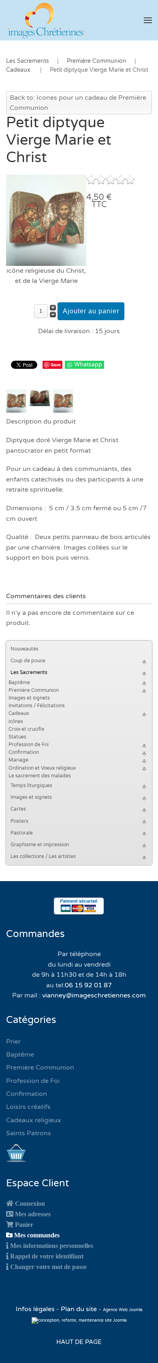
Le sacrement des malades (40, 776)
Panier (24, 1224)
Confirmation (24, 752)
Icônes (16, 721)
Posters (19, 821)
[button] (148, 20)
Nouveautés (24, 649)
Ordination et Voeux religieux (42, 768)
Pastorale (22, 833)
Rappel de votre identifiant (46, 1256)
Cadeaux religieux (33, 1120)
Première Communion (34, 690)
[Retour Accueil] (46, 20)
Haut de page (79, 1342)
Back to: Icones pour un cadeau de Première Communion (78, 103)
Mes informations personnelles (51, 1245)
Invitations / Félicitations (37, 705)
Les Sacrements (29, 672)
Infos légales (36, 1309)
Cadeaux (19, 713)
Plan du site (79, 1309)
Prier (13, 1042)
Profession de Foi (29, 744)
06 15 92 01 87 (88, 985)
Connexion (30, 1203)
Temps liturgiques (31, 785)
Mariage (18, 760)
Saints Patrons (28, 1133)
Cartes (18, 809)
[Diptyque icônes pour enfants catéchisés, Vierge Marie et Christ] (46, 220)
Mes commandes (37, 1235)
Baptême (19, 682)
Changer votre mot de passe (48, 1266)
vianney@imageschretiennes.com (94, 995)
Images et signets (29, 698)
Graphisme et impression (40, 844)
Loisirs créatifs (28, 1107)
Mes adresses (33, 1214)
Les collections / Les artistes (43, 856)
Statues (17, 737)
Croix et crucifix (26, 729)
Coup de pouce (28, 660)
